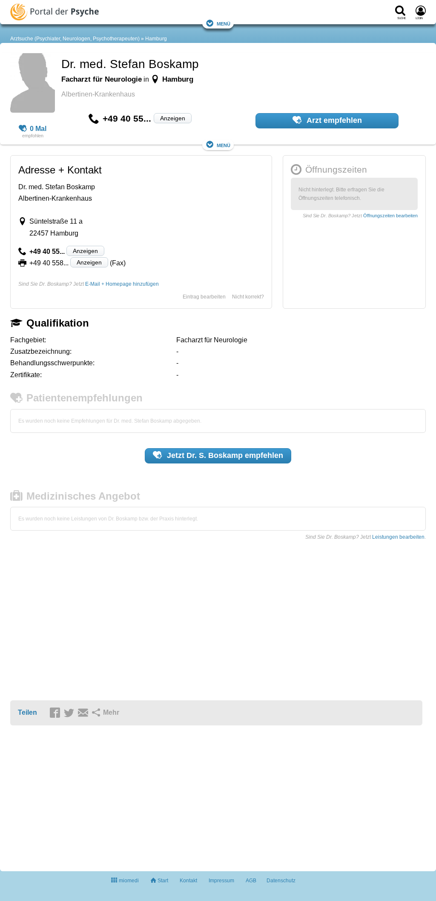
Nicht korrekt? (248, 297)
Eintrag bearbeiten (204, 297)
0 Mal (38, 128)
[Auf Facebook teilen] (56, 713)
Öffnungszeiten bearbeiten (390, 215)
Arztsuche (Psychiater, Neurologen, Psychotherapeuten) (75, 39)
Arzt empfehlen (333, 120)
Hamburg (156, 39)
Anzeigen (172, 118)
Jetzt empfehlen (224, 455)
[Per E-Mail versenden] (84, 713)
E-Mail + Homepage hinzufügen (122, 284)
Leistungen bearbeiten (398, 537)
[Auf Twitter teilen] (70, 713)
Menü (223, 23)
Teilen (27, 712)
